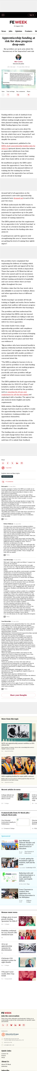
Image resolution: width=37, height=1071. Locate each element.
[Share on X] (12, 463)
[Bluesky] (11, 1025)
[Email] (23, 1025)
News (3, 31)
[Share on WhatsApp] (3, 463)
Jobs (10, 31)
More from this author (18, 63)
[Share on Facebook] (7, 463)
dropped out (18, 198)
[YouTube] (19, 1025)
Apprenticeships (7, 476)
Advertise (4, 1066)
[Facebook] (7, 1025)
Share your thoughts (18, 695)
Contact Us (4, 1053)
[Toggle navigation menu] (3, 15)
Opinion (18, 31)
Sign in (31, 15)
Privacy (3, 1055)
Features (28, 31)
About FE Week (6, 1064)
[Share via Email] (21, 463)
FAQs (3, 1057)
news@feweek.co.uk (9, 1045)
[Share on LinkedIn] (17, 463)
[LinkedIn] (15, 1025)
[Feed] (3, 1025)
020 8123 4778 (8, 1042)
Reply (5, 519)
